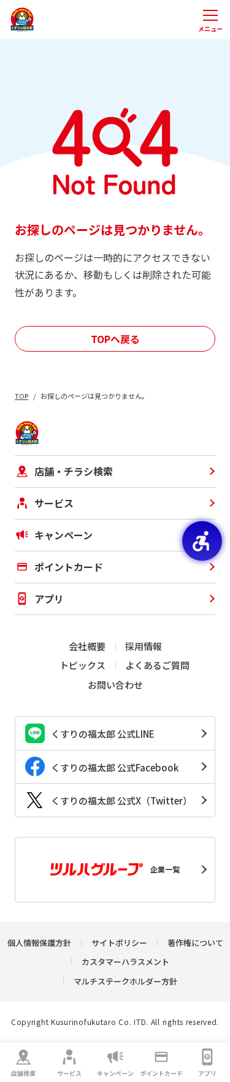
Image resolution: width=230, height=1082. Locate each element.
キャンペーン (115, 1073)
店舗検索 (23, 1073)
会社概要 (87, 646)
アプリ (207, 1073)
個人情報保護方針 (39, 942)
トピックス (82, 665)
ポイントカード (161, 1073)
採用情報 (143, 646)
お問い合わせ (115, 684)
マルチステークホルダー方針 (125, 981)
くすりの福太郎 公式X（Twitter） (121, 800)
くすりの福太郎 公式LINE (103, 733)
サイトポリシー (119, 942)
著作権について (195, 942)
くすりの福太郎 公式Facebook (114, 767)
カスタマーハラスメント (125, 961)
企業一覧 (165, 869)
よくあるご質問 (157, 665)
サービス (69, 1073)
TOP (21, 396)
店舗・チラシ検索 (73, 471)
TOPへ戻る (115, 338)
